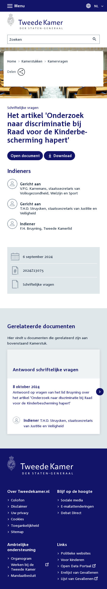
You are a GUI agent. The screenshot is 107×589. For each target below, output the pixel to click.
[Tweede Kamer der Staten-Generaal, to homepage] (35, 21)
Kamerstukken (32, 61)
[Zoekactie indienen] (95, 39)
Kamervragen (58, 61)
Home (11, 61)
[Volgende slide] (100, 392)
